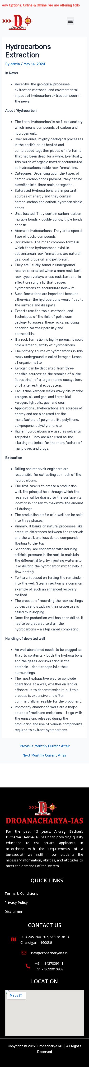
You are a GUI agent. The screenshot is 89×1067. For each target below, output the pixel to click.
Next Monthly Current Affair (44, 755)
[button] (70, 21)
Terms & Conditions (21, 893)
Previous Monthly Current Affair (45, 746)
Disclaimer (14, 911)
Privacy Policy (16, 902)
